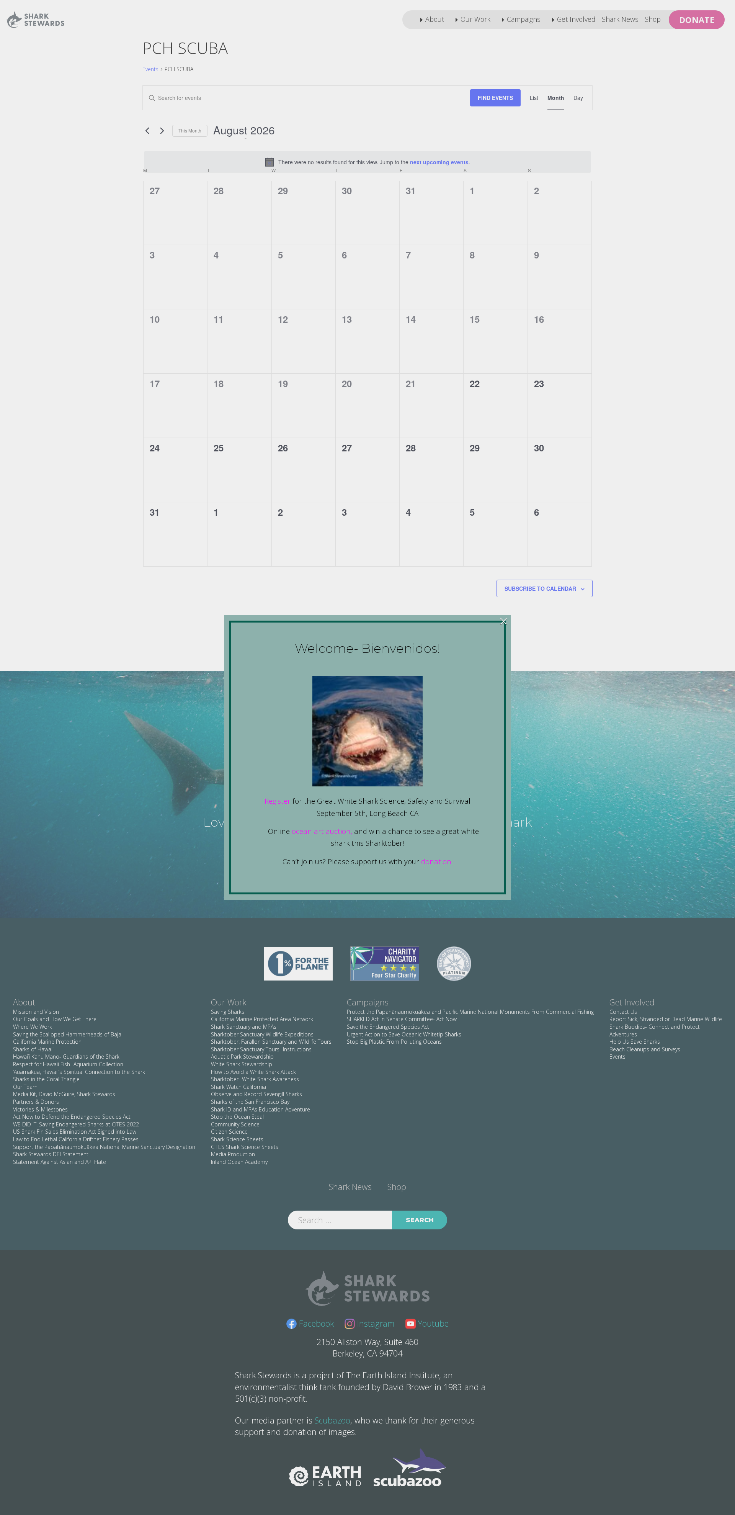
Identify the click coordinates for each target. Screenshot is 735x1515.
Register (278, 801)
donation (436, 861)
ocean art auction (321, 831)
